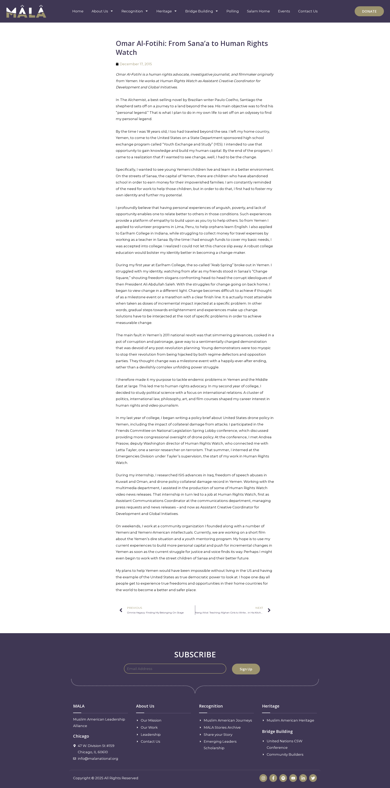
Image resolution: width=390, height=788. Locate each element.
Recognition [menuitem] (132, 11)
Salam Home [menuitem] (258, 11)
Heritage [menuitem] (164, 11)
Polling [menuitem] (232, 11)
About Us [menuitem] (100, 11)
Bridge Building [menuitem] (199, 11)
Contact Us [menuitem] (308, 11)
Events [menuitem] (284, 11)
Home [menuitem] (77, 11)
